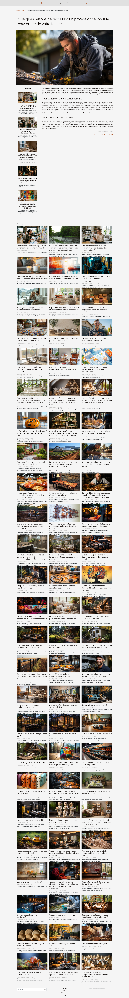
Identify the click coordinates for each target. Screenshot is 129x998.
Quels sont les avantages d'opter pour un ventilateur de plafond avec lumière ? (64, 853)
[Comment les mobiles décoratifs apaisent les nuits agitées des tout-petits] (27, 146)
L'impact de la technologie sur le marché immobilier (30, 587)
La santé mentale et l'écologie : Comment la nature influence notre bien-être (96, 588)
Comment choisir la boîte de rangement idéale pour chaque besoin (94, 309)
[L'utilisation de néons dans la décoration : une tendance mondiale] (32, 606)
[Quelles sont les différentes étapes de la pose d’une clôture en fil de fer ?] (32, 663)
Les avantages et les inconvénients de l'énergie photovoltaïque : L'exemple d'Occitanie (63, 464)
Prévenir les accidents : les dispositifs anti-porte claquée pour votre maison (32, 433)
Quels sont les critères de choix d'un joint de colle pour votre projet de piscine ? (96, 464)
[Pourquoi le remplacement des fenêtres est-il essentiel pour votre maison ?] (64, 544)
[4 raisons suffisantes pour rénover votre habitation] (64, 694)
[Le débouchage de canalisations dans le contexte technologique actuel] (97, 544)
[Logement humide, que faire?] (32, 871)
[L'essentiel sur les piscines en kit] (32, 809)
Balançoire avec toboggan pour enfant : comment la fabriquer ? (95, 916)
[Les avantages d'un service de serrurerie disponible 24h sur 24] (97, 327)
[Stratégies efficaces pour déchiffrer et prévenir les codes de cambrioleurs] (97, 266)
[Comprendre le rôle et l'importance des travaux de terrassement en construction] (32, 513)
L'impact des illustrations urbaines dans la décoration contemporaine (63, 278)
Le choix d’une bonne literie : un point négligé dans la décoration (62, 618)
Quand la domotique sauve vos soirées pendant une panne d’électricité (28, 180)
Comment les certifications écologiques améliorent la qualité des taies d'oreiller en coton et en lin (32, 400)
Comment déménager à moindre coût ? (63, 945)
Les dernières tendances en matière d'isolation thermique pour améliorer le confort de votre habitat (97, 400)
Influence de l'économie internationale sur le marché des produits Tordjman (30, 495)
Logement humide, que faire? (29, 882)
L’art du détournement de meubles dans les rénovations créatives (27, 131)
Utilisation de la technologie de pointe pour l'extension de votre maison (62, 526)
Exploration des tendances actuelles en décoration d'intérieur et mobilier (64, 308)
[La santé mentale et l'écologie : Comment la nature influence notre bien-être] (97, 575)
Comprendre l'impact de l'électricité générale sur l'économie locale (96, 525)
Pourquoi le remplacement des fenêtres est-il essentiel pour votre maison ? (63, 557)
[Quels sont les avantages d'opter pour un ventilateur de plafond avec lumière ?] (64, 840)
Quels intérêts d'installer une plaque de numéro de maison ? (96, 883)
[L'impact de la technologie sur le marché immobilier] (32, 575)
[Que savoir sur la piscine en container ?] (32, 904)
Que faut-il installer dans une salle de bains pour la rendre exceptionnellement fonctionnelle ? (32, 557)
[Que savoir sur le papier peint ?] (97, 694)
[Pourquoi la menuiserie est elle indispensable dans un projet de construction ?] (97, 840)
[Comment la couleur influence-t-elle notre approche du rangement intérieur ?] (27, 195)
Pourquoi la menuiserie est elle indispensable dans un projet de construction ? (95, 853)
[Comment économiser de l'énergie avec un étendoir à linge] (32, 451)
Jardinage (59, 3)
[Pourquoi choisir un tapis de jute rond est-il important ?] (32, 933)
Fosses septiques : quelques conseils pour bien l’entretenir (32, 852)
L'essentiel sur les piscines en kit (30, 820)
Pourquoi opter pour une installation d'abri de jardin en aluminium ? (97, 646)
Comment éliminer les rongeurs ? (95, 944)
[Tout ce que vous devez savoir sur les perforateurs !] (32, 780)
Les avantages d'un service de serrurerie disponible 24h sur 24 (95, 339)
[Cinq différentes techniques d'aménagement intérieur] (64, 663)
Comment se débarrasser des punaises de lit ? (29, 973)
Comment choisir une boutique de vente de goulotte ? (96, 763)
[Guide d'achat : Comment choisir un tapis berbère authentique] (32, 327)
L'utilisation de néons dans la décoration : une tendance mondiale (32, 618)
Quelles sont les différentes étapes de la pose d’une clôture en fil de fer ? (32, 676)
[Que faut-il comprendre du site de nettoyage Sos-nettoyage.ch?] (64, 751)
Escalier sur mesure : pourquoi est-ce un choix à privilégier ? (96, 618)
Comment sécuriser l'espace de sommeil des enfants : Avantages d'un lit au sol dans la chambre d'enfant (62, 401)
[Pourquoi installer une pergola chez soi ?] (32, 723)
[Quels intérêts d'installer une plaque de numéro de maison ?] (97, 871)
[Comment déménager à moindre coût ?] (64, 933)
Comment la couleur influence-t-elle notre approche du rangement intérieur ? (27, 205)
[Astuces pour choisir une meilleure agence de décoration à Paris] (64, 961)
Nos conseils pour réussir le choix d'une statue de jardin (63, 821)
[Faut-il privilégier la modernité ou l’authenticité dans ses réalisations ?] (27, 97)
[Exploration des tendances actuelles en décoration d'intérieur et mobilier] (64, 296)
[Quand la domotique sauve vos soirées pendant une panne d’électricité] (27, 171)
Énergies (49, 3)
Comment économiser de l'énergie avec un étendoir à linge (31, 463)
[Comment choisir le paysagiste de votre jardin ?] (64, 634)
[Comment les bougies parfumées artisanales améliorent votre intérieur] (32, 266)
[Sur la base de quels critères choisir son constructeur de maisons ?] (97, 420)
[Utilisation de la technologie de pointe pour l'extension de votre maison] (64, 513)
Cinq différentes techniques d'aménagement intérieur (60, 675)
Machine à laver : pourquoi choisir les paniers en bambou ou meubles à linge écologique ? (96, 822)
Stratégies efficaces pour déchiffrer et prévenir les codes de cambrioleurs (96, 279)
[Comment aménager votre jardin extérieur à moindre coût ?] (32, 634)
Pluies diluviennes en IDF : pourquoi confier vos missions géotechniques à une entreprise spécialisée (64, 248)
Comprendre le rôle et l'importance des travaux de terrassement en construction (32, 526)
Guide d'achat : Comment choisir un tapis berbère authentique (31, 339)
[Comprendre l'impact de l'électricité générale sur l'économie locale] (97, 513)
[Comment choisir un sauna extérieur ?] (64, 723)
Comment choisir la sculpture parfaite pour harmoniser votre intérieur (29, 369)
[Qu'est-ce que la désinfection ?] (64, 904)
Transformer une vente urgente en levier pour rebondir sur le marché (31, 247)
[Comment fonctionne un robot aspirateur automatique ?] (64, 575)
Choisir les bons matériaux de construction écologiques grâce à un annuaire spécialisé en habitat (63, 433)
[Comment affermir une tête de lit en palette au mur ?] (97, 780)
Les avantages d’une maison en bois (32, 762)
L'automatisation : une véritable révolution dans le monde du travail (64, 792)
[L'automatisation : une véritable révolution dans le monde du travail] (64, 780)
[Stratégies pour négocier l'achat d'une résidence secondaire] (32, 296)
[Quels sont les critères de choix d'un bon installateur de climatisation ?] (97, 663)
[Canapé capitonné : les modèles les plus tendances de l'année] (64, 327)
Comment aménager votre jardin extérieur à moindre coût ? (30, 646)
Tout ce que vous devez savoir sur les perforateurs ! (31, 792)
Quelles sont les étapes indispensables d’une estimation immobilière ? (95, 974)
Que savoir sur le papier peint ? (94, 705)
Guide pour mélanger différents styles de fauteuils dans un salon (62, 368)
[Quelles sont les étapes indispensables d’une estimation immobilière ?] (97, 961)
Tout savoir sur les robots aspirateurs (97, 734)
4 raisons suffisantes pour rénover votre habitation (63, 706)
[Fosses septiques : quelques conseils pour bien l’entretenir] (32, 840)
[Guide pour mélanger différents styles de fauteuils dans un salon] (64, 356)
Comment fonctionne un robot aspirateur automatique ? (62, 587)
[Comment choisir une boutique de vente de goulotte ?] (97, 751)
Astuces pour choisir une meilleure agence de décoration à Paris (63, 973)
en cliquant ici (75, 104)
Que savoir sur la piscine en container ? (28, 916)
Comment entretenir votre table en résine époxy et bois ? (63, 494)
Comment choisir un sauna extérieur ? (64, 735)
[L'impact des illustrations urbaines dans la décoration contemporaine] (64, 266)
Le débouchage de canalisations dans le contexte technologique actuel (95, 557)
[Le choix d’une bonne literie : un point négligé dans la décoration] (64, 606)
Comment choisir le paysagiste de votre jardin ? (63, 646)
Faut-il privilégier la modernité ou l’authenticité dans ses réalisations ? (28, 106)
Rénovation (69, 3)
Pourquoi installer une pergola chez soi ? (32, 735)
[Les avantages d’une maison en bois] (32, 751)
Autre (78, 3)
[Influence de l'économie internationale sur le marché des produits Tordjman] (32, 482)
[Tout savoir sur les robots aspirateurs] (97, 723)
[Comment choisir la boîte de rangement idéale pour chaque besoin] (97, 296)
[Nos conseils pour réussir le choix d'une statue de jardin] (64, 809)
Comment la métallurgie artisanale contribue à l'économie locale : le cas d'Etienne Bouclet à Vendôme (96, 495)
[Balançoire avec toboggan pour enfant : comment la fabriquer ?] (97, 904)
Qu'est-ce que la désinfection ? (62, 915)
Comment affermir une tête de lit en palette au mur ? (96, 792)
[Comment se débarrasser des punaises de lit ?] (32, 961)
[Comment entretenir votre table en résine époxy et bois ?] (64, 482)
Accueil (18, 10)
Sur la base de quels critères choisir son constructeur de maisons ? (96, 432)
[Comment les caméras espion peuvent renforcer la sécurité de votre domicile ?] (97, 235)
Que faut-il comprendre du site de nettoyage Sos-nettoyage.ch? (63, 763)
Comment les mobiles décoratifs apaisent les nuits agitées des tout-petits (27, 155)
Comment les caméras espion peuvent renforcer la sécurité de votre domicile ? (95, 248)
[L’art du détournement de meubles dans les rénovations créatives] (27, 122)
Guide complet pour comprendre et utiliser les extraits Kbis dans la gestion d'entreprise (96, 369)
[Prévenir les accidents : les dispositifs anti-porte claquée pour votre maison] (32, 420)
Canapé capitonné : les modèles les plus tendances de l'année (64, 339)
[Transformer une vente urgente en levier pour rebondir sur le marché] (32, 235)
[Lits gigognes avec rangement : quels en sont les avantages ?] (32, 694)
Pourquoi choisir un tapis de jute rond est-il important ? (30, 945)
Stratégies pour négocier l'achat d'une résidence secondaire (30, 308)
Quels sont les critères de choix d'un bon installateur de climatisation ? (96, 675)
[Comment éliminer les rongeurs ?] (97, 933)
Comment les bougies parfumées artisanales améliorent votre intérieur (32, 278)
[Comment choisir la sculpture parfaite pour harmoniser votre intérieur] (32, 356)
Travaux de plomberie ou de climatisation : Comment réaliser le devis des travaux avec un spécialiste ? (63, 885)
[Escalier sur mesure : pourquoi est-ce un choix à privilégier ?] (97, 606)
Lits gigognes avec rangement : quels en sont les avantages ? (30, 706)
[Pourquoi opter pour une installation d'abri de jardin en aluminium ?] (97, 634)
